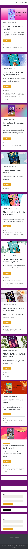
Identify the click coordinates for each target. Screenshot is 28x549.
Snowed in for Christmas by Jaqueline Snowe (14, 60)
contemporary (14, 47)
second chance (9, 98)
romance (21, 375)
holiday (18, 94)
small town (8, 49)
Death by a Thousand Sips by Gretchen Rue (14, 433)
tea (6, 471)
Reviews (7, 45)
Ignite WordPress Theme (10, 545)
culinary (7, 234)
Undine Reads (21, 2)
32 (18, 478)
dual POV (20, 93)
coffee (7, 232)
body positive (9, 145)
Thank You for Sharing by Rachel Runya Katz (14, 247)
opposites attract (16, 96)
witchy (15, 147)
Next (21, 478)
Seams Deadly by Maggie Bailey (14, 387)
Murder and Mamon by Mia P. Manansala (14, 200)
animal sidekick (9, 468)
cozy (21, 47)
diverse (10, 147)
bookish (7, 47)
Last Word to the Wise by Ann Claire (14, 14)
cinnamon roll (9, 280)
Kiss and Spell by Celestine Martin (14, 111)
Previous (8, 478)
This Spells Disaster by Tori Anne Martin (14, 342)
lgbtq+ (7, 236)
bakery (7, 329)
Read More (7, 41)
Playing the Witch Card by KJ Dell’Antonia (14, 296)
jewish (11, 283)
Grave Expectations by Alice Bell (14, 158)
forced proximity (10, 94)
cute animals (14, 234)
